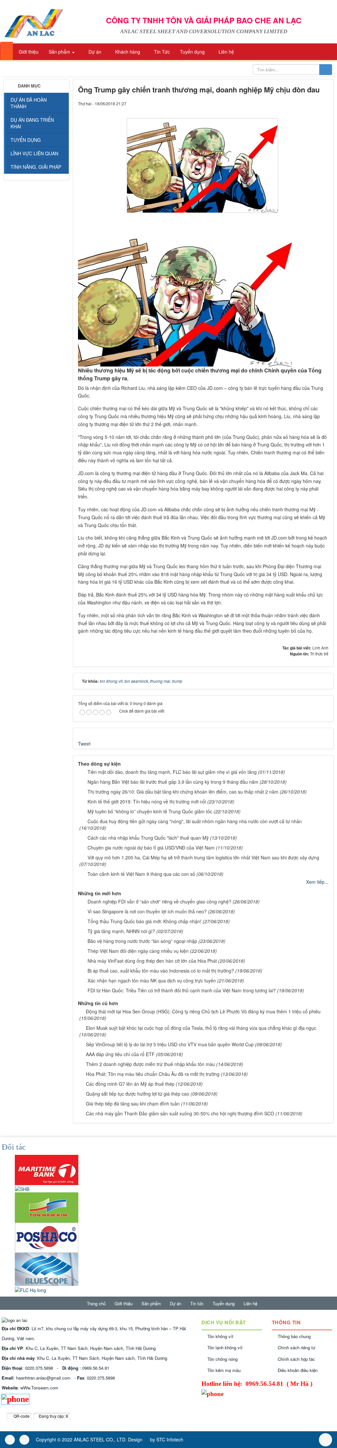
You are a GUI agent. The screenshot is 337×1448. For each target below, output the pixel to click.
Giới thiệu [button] (28, 51)
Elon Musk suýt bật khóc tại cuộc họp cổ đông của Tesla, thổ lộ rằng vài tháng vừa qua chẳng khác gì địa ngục (201, 1028)
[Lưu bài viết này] (323, 103)
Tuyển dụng (224, 1304)
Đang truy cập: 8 (53, 1416)
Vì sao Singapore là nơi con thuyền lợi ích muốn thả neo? (147, 911)
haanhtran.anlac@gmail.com (43, 1378)
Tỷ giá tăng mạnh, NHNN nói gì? (121, 931)
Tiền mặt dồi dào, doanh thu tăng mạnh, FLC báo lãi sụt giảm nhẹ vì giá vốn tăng (172, 772)
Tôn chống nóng (222, 1359)
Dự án (175, 1304)
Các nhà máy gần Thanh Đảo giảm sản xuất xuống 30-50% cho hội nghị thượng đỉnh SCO (180, 1113)
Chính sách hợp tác (296, 1359)
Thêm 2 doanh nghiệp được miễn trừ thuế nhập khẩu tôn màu (150, 1064)
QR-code (21, 1416)
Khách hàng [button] (127, 51)
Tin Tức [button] (161, 51)
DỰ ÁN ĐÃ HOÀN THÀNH (29, 103)
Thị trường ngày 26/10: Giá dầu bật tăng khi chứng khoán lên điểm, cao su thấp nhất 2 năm (183, 791)
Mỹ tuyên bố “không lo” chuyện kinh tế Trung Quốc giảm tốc (150, 811)
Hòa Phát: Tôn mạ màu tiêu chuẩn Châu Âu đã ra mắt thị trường (153, 1074)
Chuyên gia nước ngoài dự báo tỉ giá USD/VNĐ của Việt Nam (151, 847)
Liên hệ (250, 1304)
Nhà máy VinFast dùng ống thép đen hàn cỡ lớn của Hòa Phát (152, 960)
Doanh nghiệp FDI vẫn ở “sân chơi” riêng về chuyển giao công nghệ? (159, 901)
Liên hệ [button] (225, 51)
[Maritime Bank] (46, 1169)
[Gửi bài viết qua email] (301, 103)
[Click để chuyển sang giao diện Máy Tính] (24, 1440)
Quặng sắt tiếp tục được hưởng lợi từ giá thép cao (137, 1093)
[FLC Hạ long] (30, 1289)
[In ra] (312, 103)
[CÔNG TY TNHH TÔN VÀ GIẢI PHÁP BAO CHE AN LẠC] (33, 22)
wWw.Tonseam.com (39, 1387)
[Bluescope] (46, 1268)
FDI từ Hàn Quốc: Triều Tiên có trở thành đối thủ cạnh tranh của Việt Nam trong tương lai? (182, 990)
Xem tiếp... (317, 881)
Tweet (84, 743)
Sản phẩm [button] (59, 51)
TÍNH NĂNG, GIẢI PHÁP (36, 167)
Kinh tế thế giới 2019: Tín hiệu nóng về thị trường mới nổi (147, 801)
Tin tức (197, 1304)
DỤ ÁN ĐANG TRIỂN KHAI (32, 123)
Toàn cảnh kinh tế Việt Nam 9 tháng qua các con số (141, 874)
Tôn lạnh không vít (225, 1347)
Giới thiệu (124, 1304)
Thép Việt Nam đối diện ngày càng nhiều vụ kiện (138, 951)
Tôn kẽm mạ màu (224, 1370)
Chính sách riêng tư (296, 1347)
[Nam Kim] (46, 1207)
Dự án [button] (94, 51)
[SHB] (22, 1188)
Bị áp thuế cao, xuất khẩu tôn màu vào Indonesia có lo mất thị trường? (161, 970)
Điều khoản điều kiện (298, 1370)
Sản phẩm (151, 1304)
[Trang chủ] (6, 51)
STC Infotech (169, 1439)
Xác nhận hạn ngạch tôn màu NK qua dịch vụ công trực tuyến (152, 980)
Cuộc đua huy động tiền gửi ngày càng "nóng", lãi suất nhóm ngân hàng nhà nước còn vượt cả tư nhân (195, 821)
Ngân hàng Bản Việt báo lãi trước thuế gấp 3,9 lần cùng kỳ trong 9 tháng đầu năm (173, 781)
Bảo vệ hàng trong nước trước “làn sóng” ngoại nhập (142, 941)
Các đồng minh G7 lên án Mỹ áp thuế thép (130, 1083)
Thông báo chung (294, 1336)
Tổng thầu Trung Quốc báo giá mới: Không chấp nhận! (144, 921)
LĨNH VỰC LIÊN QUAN (34, 153)
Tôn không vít (220, 1336)
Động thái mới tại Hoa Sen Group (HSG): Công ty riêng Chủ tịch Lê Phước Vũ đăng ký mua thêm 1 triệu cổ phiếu (203, 1011)
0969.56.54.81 (95, 1368)
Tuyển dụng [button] (192, 51)
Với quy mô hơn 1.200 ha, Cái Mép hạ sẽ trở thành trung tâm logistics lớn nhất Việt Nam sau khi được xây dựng (203, 857)
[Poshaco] (46, 1237)
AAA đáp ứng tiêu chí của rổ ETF (120, 1054)
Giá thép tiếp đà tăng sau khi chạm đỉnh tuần (133, 1103)
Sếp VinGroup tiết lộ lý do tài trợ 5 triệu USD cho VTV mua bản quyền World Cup (170, 1044)
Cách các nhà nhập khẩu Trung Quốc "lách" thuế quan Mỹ (148, 837)
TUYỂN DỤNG (26, 140)
